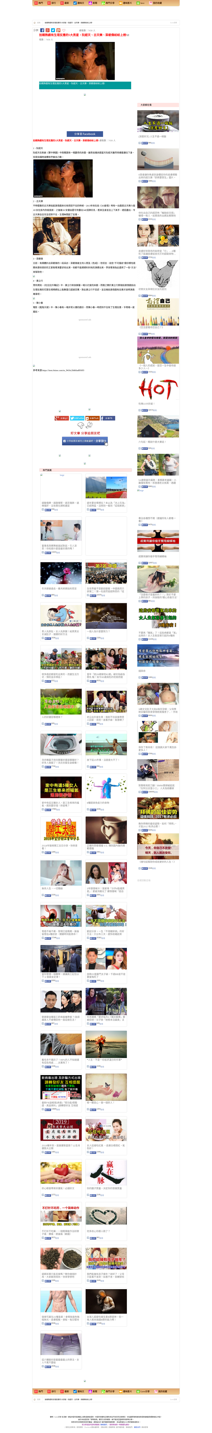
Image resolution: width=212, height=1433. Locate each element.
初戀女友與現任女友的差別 (152, 289)
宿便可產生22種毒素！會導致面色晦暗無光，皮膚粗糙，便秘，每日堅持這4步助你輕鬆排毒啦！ (60, 1320)
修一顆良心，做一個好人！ (101, 1102)
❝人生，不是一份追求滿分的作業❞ (104, 1060)
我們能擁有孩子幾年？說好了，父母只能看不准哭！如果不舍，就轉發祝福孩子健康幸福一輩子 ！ (105, 1277)
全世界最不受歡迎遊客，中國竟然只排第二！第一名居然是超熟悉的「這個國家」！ (105, 591)
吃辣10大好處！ (147, 404)
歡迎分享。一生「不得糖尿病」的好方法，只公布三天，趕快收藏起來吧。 (105, 934)
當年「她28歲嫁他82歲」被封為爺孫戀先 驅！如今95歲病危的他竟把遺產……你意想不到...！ (106, 677)
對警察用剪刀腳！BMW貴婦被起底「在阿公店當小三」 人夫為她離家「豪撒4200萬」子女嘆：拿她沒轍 (157, 788)
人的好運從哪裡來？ (52, 717)
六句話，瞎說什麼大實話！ (152, 442)
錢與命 (142, 671)
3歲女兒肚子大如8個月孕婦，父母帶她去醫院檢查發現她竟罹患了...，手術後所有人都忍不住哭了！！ (158, 712)
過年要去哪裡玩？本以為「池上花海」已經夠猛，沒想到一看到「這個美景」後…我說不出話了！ (106, 506)
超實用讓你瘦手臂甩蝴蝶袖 (152, 556)
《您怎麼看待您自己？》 (151, 327)
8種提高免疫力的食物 (98, 803)
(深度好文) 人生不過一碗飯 (152, 136)
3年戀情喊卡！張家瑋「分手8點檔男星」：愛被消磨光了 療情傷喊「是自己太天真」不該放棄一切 (106, 891)
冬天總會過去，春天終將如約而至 (59, 588)
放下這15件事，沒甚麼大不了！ (103, 760)
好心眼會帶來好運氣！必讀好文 (58, 1188)
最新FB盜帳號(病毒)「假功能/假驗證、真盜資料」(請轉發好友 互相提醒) (60, 1105)
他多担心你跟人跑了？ (98, 1231)
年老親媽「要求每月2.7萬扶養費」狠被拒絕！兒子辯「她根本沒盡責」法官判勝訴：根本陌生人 (106, 1020)
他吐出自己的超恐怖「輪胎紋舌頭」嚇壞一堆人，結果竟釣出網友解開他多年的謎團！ (157, 216)
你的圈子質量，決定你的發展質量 (104, 1188)
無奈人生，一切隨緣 (52, 888)
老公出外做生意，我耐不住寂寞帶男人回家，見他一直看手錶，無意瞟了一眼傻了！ (105, 720)
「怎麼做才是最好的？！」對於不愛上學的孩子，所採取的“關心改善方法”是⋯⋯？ (158, 597)
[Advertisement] (106, 14)
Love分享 (173, 23)
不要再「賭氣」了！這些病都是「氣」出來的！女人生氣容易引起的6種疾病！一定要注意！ (158, 636)
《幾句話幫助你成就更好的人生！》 (157, 862)
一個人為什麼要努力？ (98, 631)
